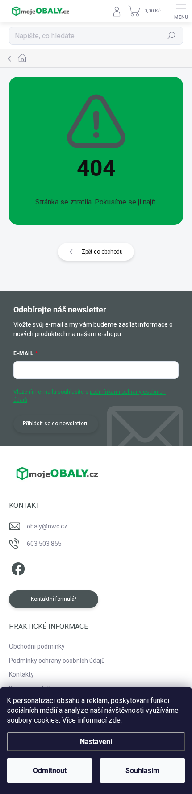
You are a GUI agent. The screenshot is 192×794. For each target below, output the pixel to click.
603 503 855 (44, 543)
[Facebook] (17, 567)
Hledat (171, 36)
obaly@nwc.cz (47, 526)
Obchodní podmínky (37, 646)
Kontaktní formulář (53, 599)
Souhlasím (142, 770)
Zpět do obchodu (102, 252)
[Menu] (181, 11)
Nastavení (96, 741)
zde (115, 720)
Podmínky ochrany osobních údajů (57, 660)
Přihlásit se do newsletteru (56, 423)
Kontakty (21, 674)
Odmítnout (50, 770)
